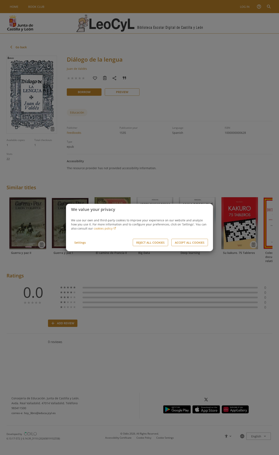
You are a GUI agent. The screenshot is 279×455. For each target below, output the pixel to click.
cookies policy (103, 228)
